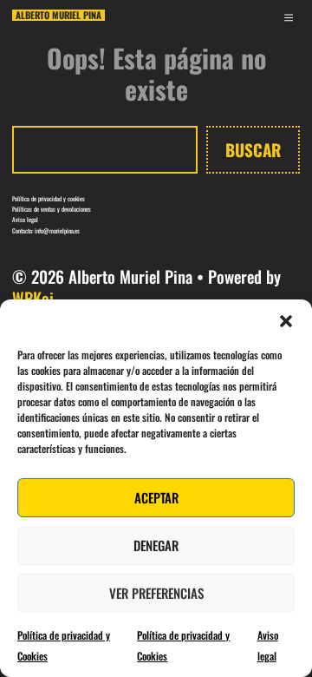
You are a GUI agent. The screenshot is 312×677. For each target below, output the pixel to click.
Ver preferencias (156, 592)
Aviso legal (25, 219)
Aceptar (156, 497)
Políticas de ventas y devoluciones (51, 209)
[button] (286, 321)
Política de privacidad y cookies (48, 198)
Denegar (156, 545)
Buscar (253, 149)
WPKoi (33, 298)
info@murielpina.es (57, 230)
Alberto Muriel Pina (58, 15)
